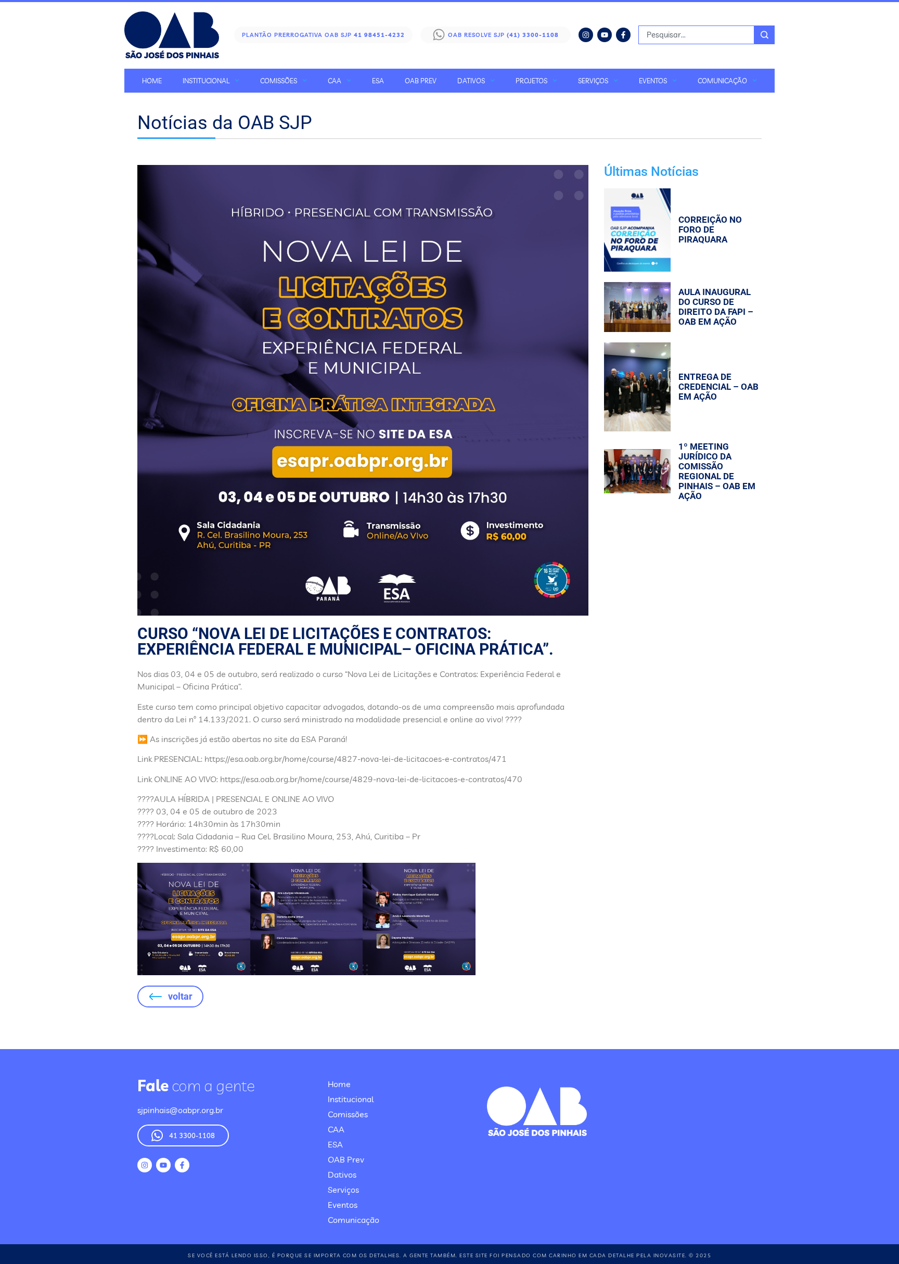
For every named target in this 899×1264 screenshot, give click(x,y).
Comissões (278, 80)
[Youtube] (604, 35)
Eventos (653, 80)
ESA (378, 80)
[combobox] (696, 34)
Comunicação (722, 80)
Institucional (206, 80)
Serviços (593, 80)
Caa (334, 80)
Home (152, 80)
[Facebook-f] (623, 35)
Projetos (531, 80)
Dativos (471, 80)
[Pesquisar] (764, 34)
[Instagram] (586, 35)
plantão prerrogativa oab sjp (323, 35)
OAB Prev (420, 80)
